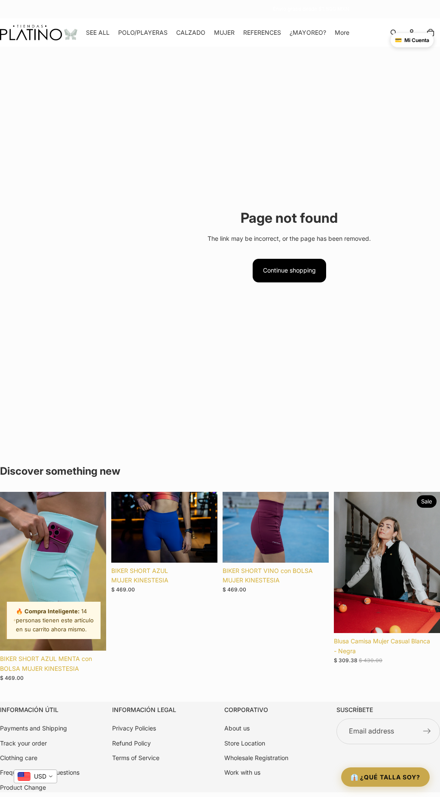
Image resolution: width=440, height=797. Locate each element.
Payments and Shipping (33, 728)
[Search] (393, 32)
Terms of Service (135, 757)
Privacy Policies (134, 728)
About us (237, 728)
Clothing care (18, 757)
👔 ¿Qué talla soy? (385, 777)
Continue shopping (289, 270)
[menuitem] (342, 32)
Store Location (244, 743)
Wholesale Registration (256, 757)
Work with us (242, 772)
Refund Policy (131, 743)
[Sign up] (427, 732)
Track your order (23, 743)
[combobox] (35, 776)
